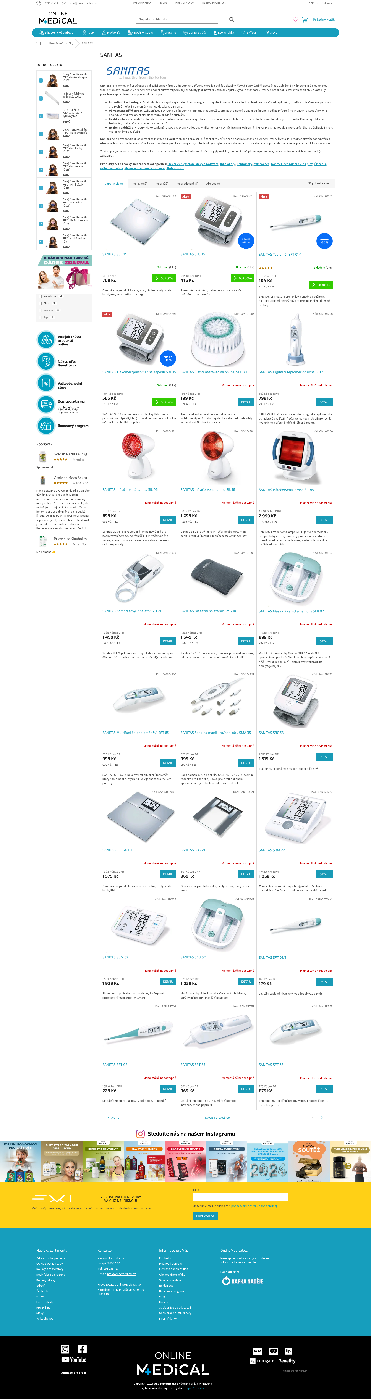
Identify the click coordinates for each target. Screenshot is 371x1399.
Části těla (42, 1291)
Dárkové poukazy (214, 3)
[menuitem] (56, 32)
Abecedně (213, 184)
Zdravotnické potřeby (50, 1258)
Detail (246, 402)
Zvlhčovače (261, 164)
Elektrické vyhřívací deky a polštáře (193, 164)
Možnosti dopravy (171, 1264)
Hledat (226, 19)
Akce (49, 303)
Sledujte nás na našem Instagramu (191, 1133)
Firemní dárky (184, 3)
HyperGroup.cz (194, 1388)
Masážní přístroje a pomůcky (145, 168)
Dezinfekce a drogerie (50, 1275)
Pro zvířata (43, 1308)
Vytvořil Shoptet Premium (295, 1370)
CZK (311, 3)
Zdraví (40, 1286)
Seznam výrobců (170, 1280)
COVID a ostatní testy (50, 1264)
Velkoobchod (142, 3)
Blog (163, 3)
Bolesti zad (175, 168)
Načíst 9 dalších (217, 1117)
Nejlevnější (140, 184)
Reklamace (166, 1286)
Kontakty (165, 1258)
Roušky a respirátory (49, 1269)
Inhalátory (227, 164)
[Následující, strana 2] (322, 1117)
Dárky (40, 1297)
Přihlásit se (205, 1215)
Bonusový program (171, 1291)
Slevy (40, 1313)
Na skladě (53, 296)
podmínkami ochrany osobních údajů (254, 1206)
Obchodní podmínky (172, 1275)
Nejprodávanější (187, 184)
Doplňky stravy (46, 1280)
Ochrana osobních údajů (174, 1269)
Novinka (51, 310)
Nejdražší (162, 184)
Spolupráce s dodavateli (175, 1308)
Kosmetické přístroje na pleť (292, 164)
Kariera (163, 1302)
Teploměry (244, 164)
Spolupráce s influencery (175, 1313)
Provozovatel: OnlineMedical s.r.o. (119, 1285)
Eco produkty (45, 1302)
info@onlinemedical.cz (121, 1274)
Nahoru (113, 1117)
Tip (48, 317)
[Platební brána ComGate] (272, 1355)
